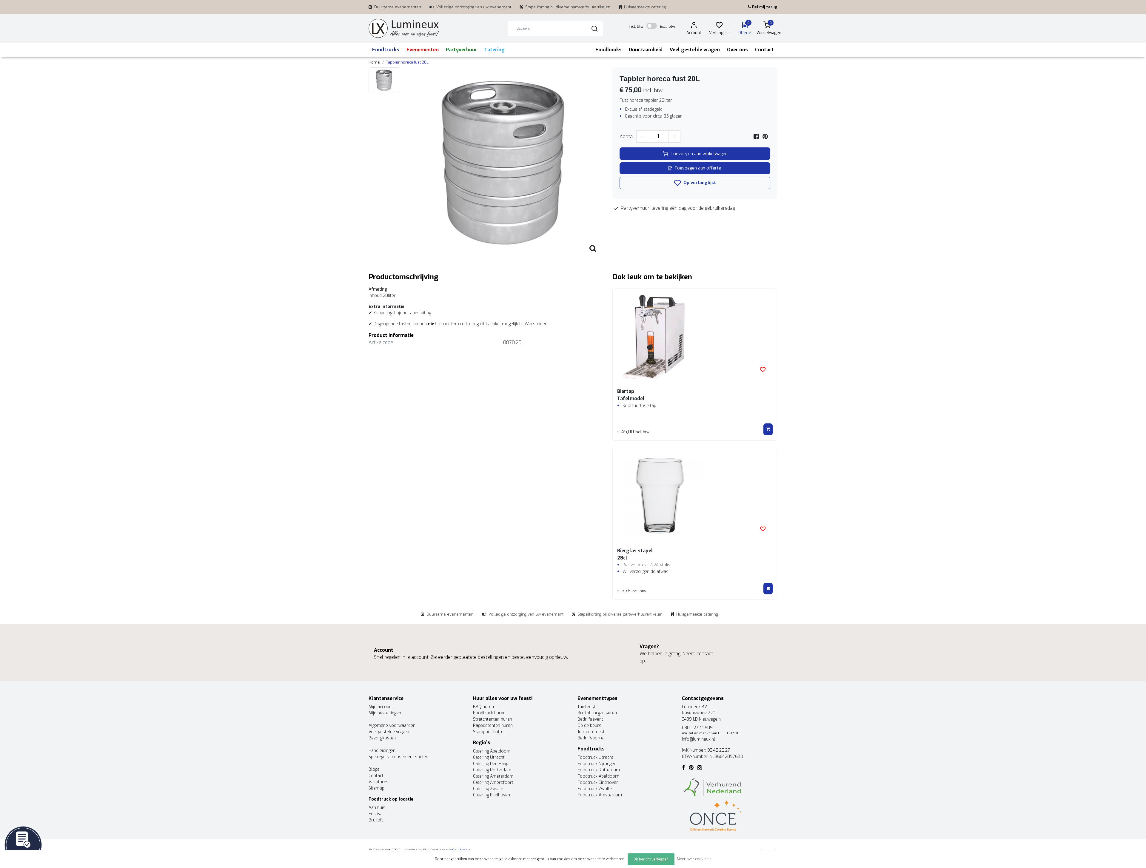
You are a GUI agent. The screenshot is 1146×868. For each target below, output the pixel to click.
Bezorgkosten (382, 738)
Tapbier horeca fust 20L (407, 62)
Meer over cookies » (694, 859)
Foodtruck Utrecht (595, 757)
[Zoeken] (594, 29)
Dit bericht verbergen (651, 859)
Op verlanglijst (699, 183)
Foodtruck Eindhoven (598, 782)
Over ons (737, 50)
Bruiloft (376, 820)
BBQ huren (483, 707)
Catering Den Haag (490, 764)
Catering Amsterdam (493, 776)
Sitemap (376, 788)
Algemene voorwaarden (392, 725)
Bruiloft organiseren (597, 713)
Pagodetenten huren (493, 725)
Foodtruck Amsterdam (599, 795)
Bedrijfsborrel (591, 738)
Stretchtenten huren (492, 719)
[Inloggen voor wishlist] (762, 369)
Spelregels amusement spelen (398, 757)
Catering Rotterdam (492, 770)
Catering (494, 50)
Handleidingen (382, 750)
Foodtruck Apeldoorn (598, 776)
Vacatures (379, 782)
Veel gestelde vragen (695, 50)
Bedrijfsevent (590, 719)
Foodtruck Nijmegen (596, 764)
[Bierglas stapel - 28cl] (695, 496)
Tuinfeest (586, 707)
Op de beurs (589, 725)
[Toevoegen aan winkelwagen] (768, 429)
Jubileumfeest (591, 732)
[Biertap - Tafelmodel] (695, 336)
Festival (376, 814)
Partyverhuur (461, 50)
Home (374, 62)
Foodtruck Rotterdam (598, 770)
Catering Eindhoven (491, 795)
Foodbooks (608, 50)
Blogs (374, 769)
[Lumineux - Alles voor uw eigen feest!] (404, 28)
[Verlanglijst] (719, 26)
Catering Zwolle (488, 789)
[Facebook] (756, 136)
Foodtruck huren (489, 713)
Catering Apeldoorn (492, 751)
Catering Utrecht (489, 757)
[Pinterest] (765, 136)
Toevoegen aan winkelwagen (699, 154)
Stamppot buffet (489, 732)
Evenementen (422, 50)
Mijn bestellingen (385, 713)
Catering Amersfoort (493, 782)
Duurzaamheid (646, 50)
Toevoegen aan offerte (697, 168)
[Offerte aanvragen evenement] (23, 844)
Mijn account (381, 707)
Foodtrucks (385, 50)
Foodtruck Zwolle (594, 789)
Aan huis (377, 807)
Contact (764, 50)
